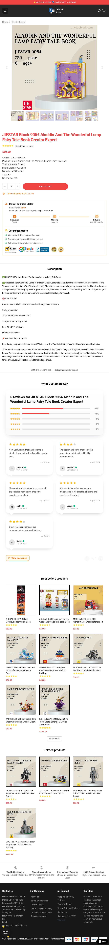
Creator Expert (18, 22)
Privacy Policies (37, 905)
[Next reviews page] (100, 558)
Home (5, 22)
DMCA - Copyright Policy (41, 909)
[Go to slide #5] (76, 116)
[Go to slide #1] (17, 116)
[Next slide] (102, 67)
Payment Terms (64, 904)
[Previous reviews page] (87, 558)
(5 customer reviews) (24, 146)
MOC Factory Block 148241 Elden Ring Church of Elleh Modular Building (20, 845)
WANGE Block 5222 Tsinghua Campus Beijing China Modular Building (52, 670)
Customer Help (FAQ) (66, 916)
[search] (99, 10)
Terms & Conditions (39, 901)
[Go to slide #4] (62, 116)
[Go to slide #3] (47, 116)
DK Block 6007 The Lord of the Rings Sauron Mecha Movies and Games (20, 793)
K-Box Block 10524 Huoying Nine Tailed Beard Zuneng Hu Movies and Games (53, 722)
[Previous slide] (7, 67)
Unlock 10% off (5, 932)
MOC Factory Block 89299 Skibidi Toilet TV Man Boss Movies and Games (87, 793)
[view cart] (104, 10)
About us (35, 897)
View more (54, 739)
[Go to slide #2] (32, 116)
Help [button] (104, 941)
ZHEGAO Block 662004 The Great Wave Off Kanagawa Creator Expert (20, 670)
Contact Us (62, 912)
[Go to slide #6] (91, 116)
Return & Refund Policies (68, 908)
